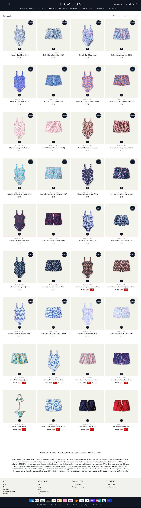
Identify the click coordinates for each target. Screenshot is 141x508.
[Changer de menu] (5, 4)
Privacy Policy (83, 505)
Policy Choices (100, 505)
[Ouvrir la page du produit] (19, 35)
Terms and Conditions (73, 505)
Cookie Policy (91, 505)
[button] (131, 16)
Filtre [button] (117, 16)
